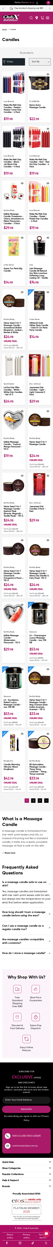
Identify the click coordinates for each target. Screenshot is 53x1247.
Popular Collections (13, 1174)
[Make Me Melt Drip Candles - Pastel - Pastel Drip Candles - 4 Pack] (39, 191)
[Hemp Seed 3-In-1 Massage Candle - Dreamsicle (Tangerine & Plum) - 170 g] (13, 548)
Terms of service (43, 1236)
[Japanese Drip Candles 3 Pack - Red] (39, 484)
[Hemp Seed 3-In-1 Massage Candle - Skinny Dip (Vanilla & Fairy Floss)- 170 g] (39, 548)
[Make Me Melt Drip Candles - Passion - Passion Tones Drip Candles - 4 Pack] (13, 82)
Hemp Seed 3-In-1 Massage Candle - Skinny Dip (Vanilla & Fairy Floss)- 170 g (39, 574)
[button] (31, 18)
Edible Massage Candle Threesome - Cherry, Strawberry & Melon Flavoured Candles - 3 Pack (14, 219)
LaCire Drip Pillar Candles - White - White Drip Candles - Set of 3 (13, 391)
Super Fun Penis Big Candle (13, 269)
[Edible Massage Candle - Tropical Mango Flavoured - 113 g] (13, 419)
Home (4, 29)
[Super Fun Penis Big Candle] (13, 246)
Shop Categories (11, 1168)
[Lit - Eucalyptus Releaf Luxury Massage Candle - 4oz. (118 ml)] (13, 677)
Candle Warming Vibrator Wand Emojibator (12, 767)
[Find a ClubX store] (36, 18)
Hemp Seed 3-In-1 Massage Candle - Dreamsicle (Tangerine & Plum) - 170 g (13, 576)
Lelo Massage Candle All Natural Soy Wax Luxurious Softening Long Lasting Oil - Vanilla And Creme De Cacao (38, 273)
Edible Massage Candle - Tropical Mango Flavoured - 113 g (13, 445)
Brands (6, 1186)
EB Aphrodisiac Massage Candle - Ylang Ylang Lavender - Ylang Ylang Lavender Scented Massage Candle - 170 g (38, 769)
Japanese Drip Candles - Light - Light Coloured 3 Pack (37, 391)
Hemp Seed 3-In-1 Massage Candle (38, 443)
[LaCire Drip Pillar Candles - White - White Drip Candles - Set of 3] (13, 365)
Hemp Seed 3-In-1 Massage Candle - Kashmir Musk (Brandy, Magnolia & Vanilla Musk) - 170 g (13, 511)
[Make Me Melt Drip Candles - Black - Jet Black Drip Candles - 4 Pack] (13, 137)
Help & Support (10, 1180)
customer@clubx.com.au (25, 1146)
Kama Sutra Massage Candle (37, 106)
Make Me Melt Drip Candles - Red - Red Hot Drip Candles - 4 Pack (39, 163)
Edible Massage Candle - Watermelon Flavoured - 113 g (12, 639)
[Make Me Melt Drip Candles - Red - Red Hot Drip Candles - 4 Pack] (39, 137)
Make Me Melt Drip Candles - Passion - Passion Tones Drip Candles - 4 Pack (13, 108)
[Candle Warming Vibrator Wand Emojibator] (13, 742)
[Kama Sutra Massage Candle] (39, 82)
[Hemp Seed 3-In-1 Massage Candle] (39, 419)
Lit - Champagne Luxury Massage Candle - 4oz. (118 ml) (37, 639)
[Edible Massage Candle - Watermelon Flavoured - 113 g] (13, 613)
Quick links (8, 1162)
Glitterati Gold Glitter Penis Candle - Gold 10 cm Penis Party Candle (38, 326)
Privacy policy (26, 1236)
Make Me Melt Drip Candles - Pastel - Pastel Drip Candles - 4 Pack (38, 217)
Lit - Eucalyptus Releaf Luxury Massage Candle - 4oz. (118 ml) (12, 703)
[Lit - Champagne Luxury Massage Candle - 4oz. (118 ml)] (39, 613)
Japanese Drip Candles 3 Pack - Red (37, 508)
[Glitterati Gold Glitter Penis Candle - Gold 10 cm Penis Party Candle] (39, 300)
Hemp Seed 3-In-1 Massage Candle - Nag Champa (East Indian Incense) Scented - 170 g (38, 705)
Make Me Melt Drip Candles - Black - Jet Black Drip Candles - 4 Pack (12, 163)
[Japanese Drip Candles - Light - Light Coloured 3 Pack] (39, 365)
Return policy (10, 1236)
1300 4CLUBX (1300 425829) (26, 1136)
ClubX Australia (30, 1228)
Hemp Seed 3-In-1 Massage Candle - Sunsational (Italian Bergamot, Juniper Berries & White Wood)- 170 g (13, 328)
